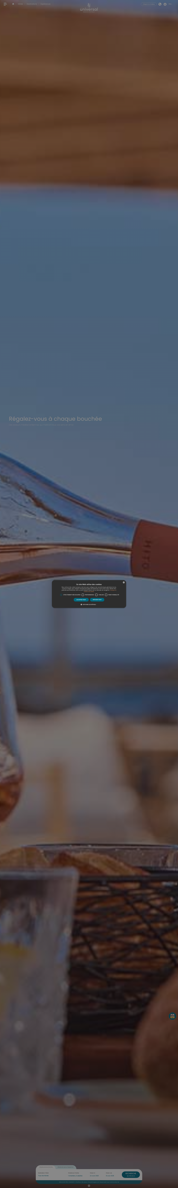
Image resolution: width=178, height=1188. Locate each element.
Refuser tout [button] (97, 599)
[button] (89, 604)
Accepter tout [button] (81, 599)
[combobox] (124, 582)
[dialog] (89, 594)
